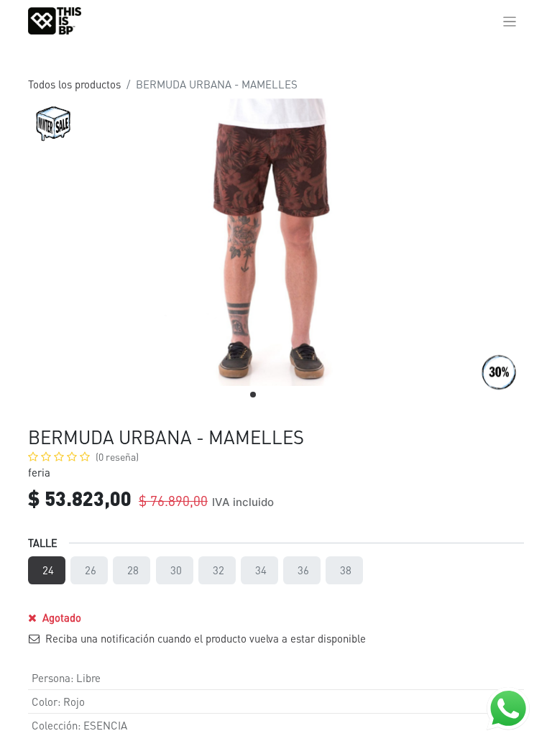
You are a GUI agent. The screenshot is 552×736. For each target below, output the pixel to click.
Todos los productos (74, 84)
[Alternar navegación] (510, 21)
